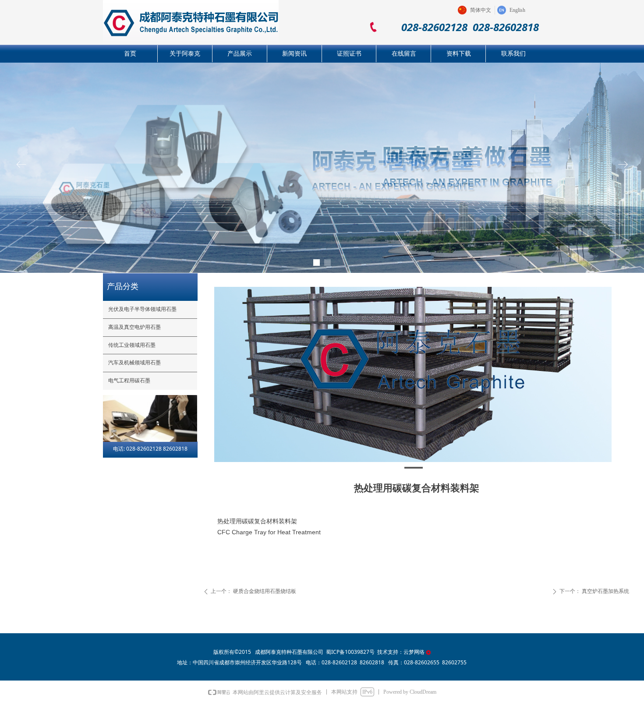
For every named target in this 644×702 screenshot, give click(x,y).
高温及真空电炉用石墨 (134, 327)
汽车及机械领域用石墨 (134, 363)
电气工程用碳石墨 (129, 380)
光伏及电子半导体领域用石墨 (142, 309)
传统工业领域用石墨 (132, 345)
